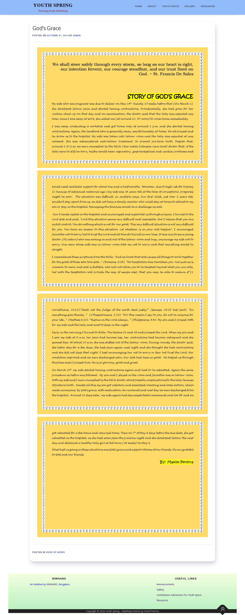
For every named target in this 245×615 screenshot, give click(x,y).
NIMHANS (51, 584)
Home (138, 6)
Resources (208, 6)
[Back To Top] (222, 609)
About (152, 6)
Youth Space (170, 6)
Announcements (165, 584)
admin (77, 35)
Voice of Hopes (55, 552)
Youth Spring (53, 5)
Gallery (190, 6)
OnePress (127, 611)
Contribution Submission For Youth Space (179, 595)
